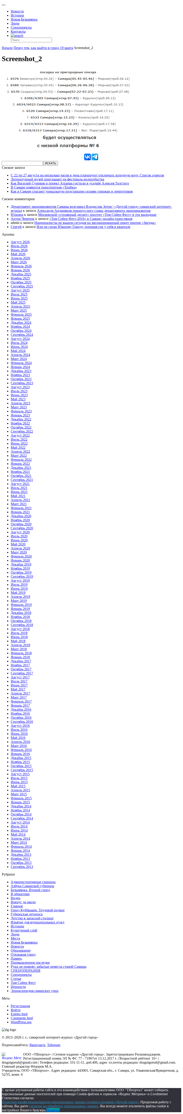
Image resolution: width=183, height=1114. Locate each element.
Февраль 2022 (21, 459)
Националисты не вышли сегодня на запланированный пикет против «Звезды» (95, 223)
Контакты (18, 31)
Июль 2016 (19, 730)
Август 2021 (20, 484)
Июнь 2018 (19, 637)
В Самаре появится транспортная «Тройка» (44, 187)
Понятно (53, 1110)
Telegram (53, 1045)
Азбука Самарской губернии (32, 886)
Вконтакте (37, 1045)
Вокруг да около (23, 902)
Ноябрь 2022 (20, 423)
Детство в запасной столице (32, 918)
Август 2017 (20, 677)
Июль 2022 (19, 439)
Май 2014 (18, 834)
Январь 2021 (20, 512)
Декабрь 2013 (21, 854)
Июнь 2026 (19, 250)
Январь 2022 (20, 464)
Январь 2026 (20, 270)
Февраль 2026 (21, 266)
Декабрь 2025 (21, 274)
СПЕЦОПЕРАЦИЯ (25, 970)
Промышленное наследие (30, 962)
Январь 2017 (20, 705)
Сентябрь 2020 (22, 528)
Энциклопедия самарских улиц (34, 991)
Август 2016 (20, 726)
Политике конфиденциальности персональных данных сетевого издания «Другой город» (70, 1102)
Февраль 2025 (21, 314)
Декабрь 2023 (21, 371)
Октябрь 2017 (21, 669)
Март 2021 (19, 504)
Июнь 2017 (19, 685)
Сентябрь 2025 (22, 286)
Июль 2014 (19, 826)
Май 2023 (18, 399)
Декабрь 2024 (21, 322)
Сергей (16, 227)
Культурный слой (24, 930)
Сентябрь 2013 (22, 867)
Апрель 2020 (20, 548)
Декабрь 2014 (21, 806)
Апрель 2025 (20, 306)
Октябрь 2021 (21, 476)
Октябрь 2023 (21, 379)
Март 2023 (19, 407)
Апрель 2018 (20, 645)
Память (16, 958)
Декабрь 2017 (21, 661)
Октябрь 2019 (21, 572)
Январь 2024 (20, 367)
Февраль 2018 (21, 653)
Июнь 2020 (19, 540)
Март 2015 (19, 794)
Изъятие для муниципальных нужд (37, 922)
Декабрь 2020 (21, 516)
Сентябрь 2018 (22, 625)
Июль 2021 (19, 488)
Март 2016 (19, 746)
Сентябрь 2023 (22, 383)
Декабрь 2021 (21, 468)
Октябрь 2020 (21, 524)
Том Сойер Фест (23, 983)
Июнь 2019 (19, 588)
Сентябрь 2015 (22, 770)
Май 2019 (18, 593)
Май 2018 (18, 641)
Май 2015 (18, 786)
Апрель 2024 (20, 355)
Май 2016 (18, 738)
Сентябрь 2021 (22, 480)
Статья (16, 979)
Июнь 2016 (19, 734)
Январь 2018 (20, 657)
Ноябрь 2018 (20, 617)
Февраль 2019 (21, 605)
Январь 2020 (20, 560)
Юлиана (17, 215)
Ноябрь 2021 (20, 472)
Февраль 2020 (21, 556)
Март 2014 (19, 842)
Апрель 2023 (20, 403)
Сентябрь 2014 (22, 818)
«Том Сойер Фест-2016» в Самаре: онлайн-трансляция (90, 219)
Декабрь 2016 (21, 709)
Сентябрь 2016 (22, 721)
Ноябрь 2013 (20, 859)
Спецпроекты (21, 27)
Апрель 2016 (20, 742)
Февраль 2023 (21, 411)
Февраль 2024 (21, 363)
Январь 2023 (20, 415)
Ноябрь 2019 (20, 568)
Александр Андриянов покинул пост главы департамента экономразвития (93, 210)
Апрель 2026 (20, 258)
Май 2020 (18, 544)
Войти (16, 1010)
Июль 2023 (19, 391)
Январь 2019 (20, 609)
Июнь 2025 (19, 298)
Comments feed (22, 1018)
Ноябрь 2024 (20, 326)
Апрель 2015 (20, 790)
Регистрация (20, 1006)
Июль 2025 (19, 294)
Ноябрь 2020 (20, 520)
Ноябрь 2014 (20, 810)
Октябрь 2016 (21, 717)
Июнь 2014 (19, 830)
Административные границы (33, 882)
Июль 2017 (19, 681)
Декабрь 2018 (21, 613)
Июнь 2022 (19, 443)
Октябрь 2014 (21, 814)
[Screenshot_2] (67, 151)
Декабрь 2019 (21, 564)
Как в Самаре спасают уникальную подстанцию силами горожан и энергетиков (72, 191)
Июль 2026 (19, 246)
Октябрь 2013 (21, 863)
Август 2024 (20, 339)
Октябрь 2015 (21, 766)
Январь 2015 (20, 802)
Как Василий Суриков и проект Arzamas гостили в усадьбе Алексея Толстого (70, 183)
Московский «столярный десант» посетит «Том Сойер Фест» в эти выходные (97, 215)
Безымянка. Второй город (30, 890)
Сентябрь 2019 (22, 576)
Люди (15, 23)
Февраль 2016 (21, 750)
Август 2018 (20, 629)
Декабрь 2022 (21, 419)
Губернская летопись (27, 914)
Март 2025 (19, 310)
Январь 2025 (20, 318)
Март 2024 (19, 359)
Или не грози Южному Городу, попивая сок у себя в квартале (83, 227)
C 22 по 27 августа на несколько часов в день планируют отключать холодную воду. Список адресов (87, 175)
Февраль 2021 (21, 508)
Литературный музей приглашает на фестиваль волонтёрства (57, 179)
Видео (15, 898)
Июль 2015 (19, 778)
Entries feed (19, 1014)
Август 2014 (20, 822)
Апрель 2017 (20, 693)
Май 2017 (18, 689)
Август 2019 (20, 580)
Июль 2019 (19, 584)
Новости (17, 11)
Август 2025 (20, 290)
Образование (21, 950)
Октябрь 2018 (21, 621)
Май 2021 (18, 496)
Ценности (18, 987)
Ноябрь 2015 (20, 762)
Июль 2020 (19, 536)
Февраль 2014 (21, 846)
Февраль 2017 (21, 701)
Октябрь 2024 (21, 331)
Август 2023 (20, 387)
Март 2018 (19, 649)
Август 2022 (20, 435)
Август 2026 (20, 242)
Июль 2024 (19, 343)
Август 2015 (20, 774)
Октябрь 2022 (21, 427)
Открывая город (23, 954)
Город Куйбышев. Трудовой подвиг (38, 910)
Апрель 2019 (20, 597)
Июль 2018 (19, 633)
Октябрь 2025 (21, 282)
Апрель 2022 (20, 451)
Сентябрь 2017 (22, 673)
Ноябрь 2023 (20, 375)
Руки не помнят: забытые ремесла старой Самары (48, 966)
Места (15, 938)
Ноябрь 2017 (20, 665)
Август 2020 (20, 532)
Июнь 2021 (19, 492)
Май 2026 (18, 254)
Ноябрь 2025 (20, 278)
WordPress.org (21, 1022)
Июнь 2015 (19, 782)
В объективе (20, 894)
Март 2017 (19, 697)
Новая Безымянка (24, 19)
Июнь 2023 (19, 395)
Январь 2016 (20, 754)
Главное (17, 906)
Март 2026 (19, 262)
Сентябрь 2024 (22, 335)
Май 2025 (18, 302)
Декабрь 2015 (21, 758)
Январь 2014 (20, 850)
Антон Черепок (22, 219)
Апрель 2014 (20, 838)
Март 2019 (19, 601)
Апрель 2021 (20, 500)
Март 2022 (19, 455)
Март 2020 (19, 552)
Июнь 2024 (19, 347)
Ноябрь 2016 (20, 713)
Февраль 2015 (21, 798)
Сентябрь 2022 (22, 431)
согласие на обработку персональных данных (63, 1106)
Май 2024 (18, 351)
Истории (17, 15)
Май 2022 (18, 447)
